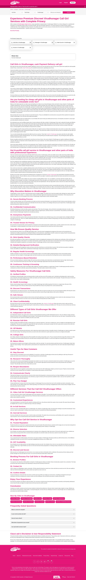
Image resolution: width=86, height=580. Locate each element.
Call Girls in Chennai (50, 501)
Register (66, 2)
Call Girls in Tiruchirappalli (26, 498)
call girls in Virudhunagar (48, 303)
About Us (19, 555)
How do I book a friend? (17, 518)
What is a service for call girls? (18, 509)
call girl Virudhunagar (26, 67)
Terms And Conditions (37, 555)
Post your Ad (67, 555)
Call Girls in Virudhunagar (19, 42)
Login (60, 2)
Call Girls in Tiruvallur (39, 501)
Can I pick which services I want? (19, 526)
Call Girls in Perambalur (28, 501)
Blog (72, 555)
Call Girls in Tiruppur (47, 498)
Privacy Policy (46, 555)
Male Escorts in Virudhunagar (64, 42)
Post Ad (72, 2)
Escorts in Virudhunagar (18, 47)
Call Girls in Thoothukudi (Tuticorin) (63, 501)
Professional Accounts (26, 555)
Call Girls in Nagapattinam (58, 498)
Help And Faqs (54, 555)
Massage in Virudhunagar (41, 42)
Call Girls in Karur (37, 498)
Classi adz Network (71, 576)
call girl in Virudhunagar (52, 134)
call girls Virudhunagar (51, 174)
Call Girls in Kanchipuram (16, 501)
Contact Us (60, 555)
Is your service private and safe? (19, 513)
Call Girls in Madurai (15, 498)
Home (14, 555)
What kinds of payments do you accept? (20, 522)
